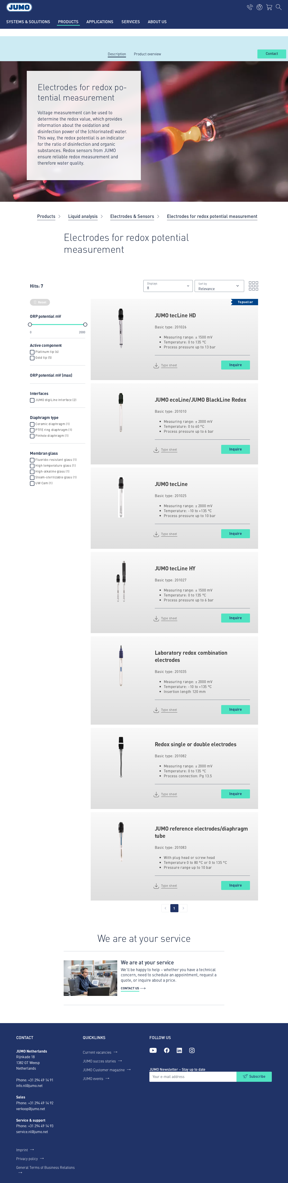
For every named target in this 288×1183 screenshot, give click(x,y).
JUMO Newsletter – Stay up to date (177, 1069)
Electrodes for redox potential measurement (212, 216)
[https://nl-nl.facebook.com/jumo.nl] (166, 1050)
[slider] (30, 325)
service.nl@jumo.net (32, 1131)
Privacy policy (27, 1158)
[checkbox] (32, 352)
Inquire (235, 364)
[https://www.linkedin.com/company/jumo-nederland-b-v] (179, 1050)
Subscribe (257, 1076)
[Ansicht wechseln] (252, 286)
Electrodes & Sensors (132, 216)
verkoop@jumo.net (30, 1108)
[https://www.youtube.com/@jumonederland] (153, 1050)
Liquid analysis (83, 216)
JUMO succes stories (99, 1060)
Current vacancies (97, 1052)
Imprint (22, 1149)
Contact (272, 54)
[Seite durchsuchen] (279, 7)
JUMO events (93, 1078)
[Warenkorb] (269, 7)
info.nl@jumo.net (29, 1085)
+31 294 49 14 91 (40, 1079)
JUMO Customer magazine (104, 1069)
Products (46, 216)
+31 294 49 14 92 (40, 1102)
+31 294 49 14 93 (40, 1125)
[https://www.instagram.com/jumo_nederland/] (192, 1050)
